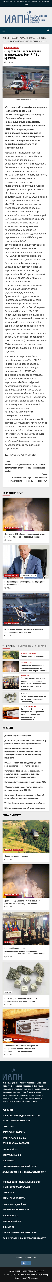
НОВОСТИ (7, 1)
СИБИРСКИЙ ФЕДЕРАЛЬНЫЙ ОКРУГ (20, 1166)
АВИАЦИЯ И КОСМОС (12, 48)
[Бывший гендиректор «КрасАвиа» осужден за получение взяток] (26, 562)
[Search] (47, 30)
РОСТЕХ (32, 455)
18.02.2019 (10, 62)
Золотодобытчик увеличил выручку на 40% (25, 782)
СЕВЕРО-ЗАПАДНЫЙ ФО (14, 1138)
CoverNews (20, 1278)
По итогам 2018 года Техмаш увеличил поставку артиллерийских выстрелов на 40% (27, 477)
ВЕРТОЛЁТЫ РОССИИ (18, 455)
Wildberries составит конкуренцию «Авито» (24, 803)
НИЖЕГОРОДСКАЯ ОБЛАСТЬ (17, 1120)
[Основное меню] (8, 30)
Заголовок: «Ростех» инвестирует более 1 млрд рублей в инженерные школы (24, 796)
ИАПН (19, 1257)
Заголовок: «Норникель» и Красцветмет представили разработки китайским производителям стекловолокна (32, 714)
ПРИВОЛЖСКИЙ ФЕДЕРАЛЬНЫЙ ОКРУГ (22, 1115)
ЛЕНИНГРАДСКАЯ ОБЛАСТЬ (16, 1143)
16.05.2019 (9, 636)
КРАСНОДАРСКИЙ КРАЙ (28, 575)
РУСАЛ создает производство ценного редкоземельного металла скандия (33, 699)
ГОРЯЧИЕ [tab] (9, 645)
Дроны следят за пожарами (32, 656)
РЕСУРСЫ (24, 693)
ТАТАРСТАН (8, 1126)
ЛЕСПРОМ (24, 653)
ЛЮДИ (34, 1)
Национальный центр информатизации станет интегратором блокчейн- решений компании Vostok (25, 466)
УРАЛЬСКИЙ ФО (10, 1149)
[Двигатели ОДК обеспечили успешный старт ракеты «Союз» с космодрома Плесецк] (26, 514)
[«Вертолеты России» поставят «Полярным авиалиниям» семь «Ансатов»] (26, 609)
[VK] (23, 1263)
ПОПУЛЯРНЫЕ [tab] (25, 645)
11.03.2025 (9, 540)
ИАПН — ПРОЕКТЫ (22, 1)
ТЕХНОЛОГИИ (32, 653)
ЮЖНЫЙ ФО (9, 1160)
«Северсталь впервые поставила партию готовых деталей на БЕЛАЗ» (23, 788)
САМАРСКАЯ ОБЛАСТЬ (14, 1132)
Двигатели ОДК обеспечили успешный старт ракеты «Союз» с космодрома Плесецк (34, 668)
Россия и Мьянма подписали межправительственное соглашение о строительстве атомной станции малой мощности (33, 683)
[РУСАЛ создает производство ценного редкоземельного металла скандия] (11, 697)
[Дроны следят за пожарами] (11, 654)
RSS (26, 5)
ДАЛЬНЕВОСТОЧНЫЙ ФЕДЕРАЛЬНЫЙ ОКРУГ (24, 1172)
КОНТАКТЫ (44, 1)
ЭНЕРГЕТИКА (25, 675)
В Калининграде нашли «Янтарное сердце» (24, 808)
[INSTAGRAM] (28, 1263)
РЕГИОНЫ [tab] (41, 645)
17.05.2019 (9, 588)
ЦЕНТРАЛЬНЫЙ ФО (12, 1155)
